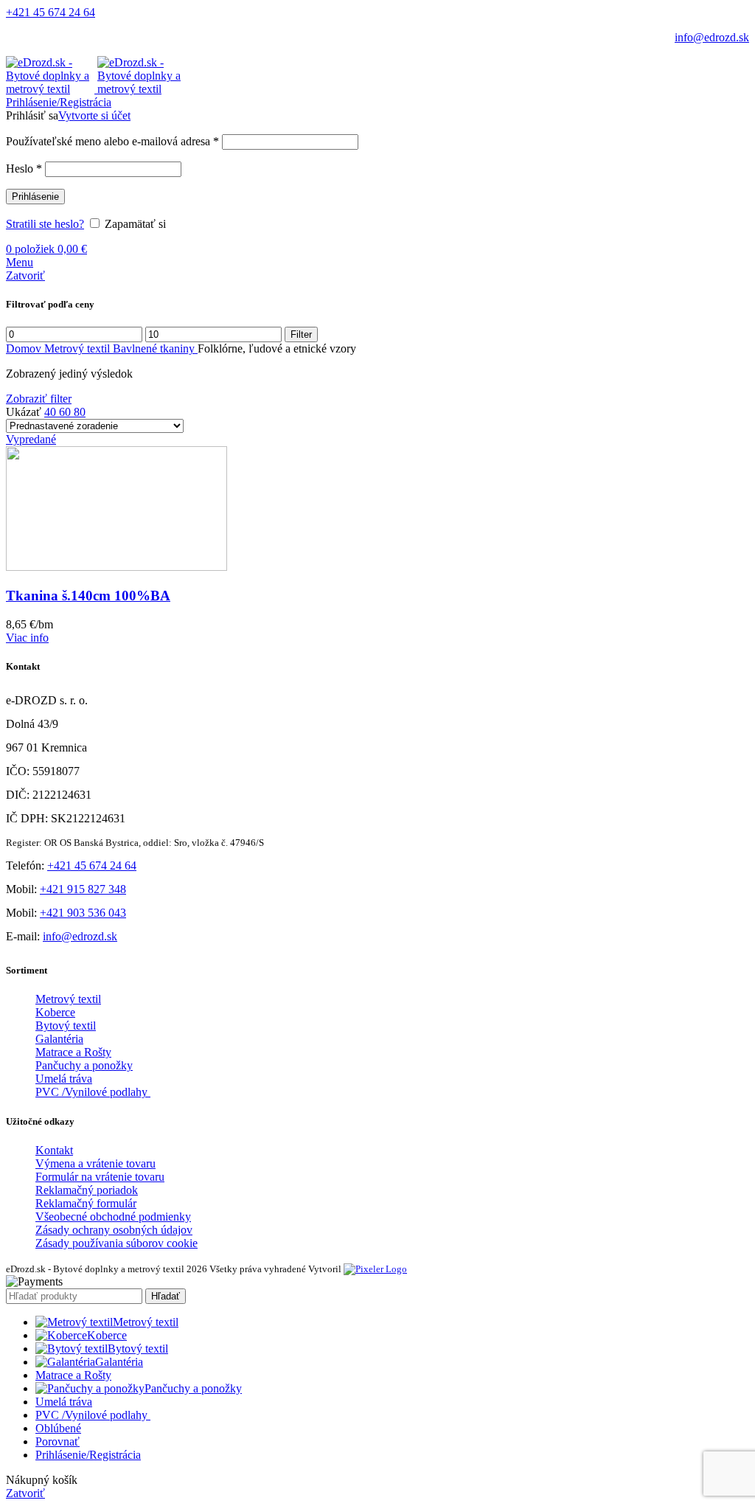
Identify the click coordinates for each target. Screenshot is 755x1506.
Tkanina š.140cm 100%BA (88, 595)
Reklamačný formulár (85, 1203)
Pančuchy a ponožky (84, 1065)
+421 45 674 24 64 (50, 12)
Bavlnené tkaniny (155, 348)
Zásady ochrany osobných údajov (113, 1230)
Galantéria (59, 1039)
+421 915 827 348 (83, 889)
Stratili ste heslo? (45, 224)
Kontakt (54, 1150)
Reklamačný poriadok (86, 1190)
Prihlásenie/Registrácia (88, 1454)
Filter (301, 334)
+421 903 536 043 (83, 912)
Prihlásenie (35, 196)
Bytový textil (65, 1025)
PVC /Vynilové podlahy (92, 1092)
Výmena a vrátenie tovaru (95, 1163)
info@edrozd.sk (712, 37)
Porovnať (57, 1441)
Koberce (55, 1012)
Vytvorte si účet (94, 115)
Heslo (24, 168)
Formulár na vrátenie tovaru (99, 1176)
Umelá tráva (63, 1078)
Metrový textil (78, 348)
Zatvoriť (25, 275)
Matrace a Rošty (73, 1052)
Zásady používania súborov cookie (116, 1243)
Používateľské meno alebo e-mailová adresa (112, 141)
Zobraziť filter (39, 398)
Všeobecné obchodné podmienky (113, 1216)
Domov (25, 348)
